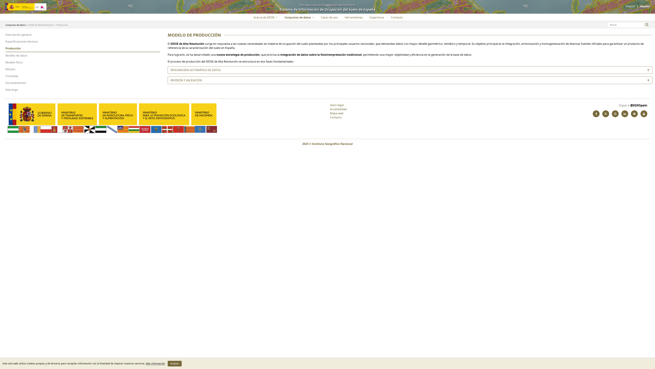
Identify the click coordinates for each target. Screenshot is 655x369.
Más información (155, 363)
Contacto (336, 117)
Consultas (11, 76)
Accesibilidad (338, 109)
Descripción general (18, 35)
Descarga (11, 90)
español (644, 6)
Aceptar (174, 363)
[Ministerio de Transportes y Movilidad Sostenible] (25, 6)
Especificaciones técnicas (21, 41)
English (630, 6)
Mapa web (337, 113)
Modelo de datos (16, 55)
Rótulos (10, 69)
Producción (13, 48)
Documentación (15, 83)
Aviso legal (337, 105)
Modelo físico (14, 62)
